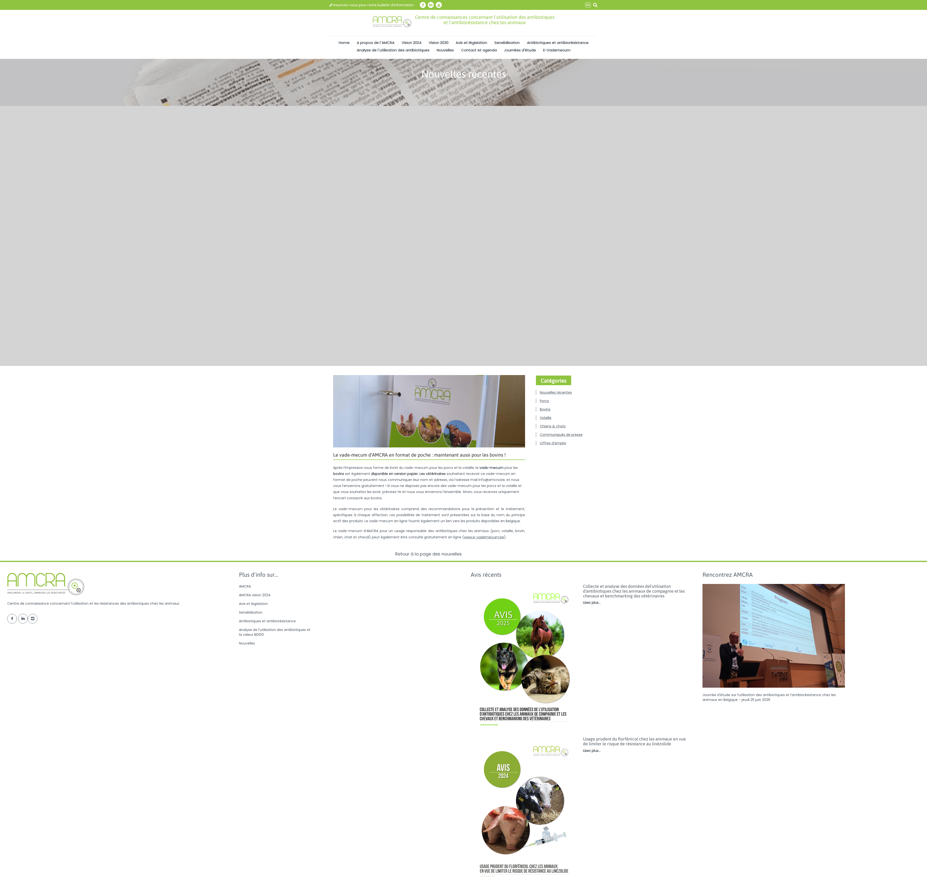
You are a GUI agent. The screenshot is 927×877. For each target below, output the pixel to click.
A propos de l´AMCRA (375, 42)
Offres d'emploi (553, 443)
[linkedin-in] (431, 5)
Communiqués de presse (561, 434)
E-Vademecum (556, 50)
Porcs (544, 400)
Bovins (545, 409)
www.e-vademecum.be (484, 537)
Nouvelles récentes (556, 392)
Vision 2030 (439, 42)
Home (344, 42)
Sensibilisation (507, 42)
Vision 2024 (411, 42)
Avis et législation (471, 42)
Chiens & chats (553, 426)
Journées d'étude (520, 50)
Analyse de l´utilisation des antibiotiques (393, 50)
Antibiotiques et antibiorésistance (558, 42)
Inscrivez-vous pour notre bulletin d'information (373, 5)
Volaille (545, 417)
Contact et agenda (479, 50)
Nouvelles (445, 50)
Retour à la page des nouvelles (429, 554)
